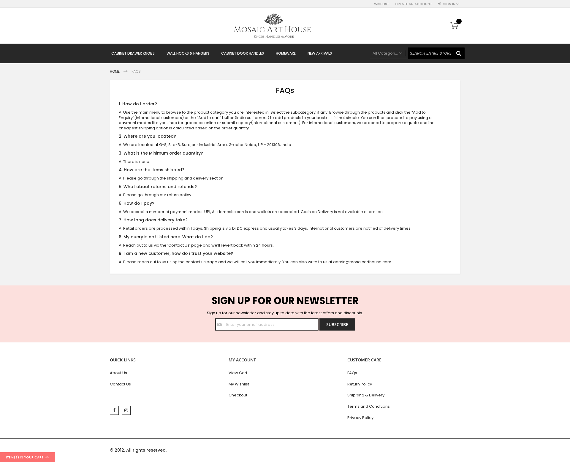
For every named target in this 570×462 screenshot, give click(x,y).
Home (115, 71)
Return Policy (359, 384)
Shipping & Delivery (365, 395)
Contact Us (120, 384)
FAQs (352, 373)
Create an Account (413, 4)
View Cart (238, 373)
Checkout (238, 395)
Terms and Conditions (368, 406)
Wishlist (381, 4)
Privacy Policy (360, 417)
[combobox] (417, 53)
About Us (118, 373)
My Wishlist (239, 384)
